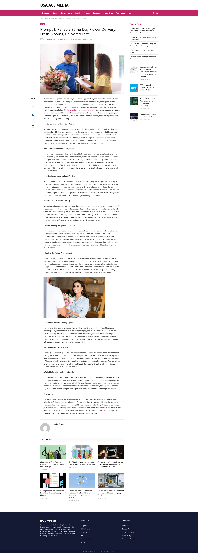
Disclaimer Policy (128, 532)
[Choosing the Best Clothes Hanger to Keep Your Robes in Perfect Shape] (53, 452)
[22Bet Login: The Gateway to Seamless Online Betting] (134, 88)
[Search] (153, 13)
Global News (108, 13)
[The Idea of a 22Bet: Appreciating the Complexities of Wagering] (134, 101)
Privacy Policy (126, 535)
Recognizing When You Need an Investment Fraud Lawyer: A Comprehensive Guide (110, 464)
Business (96, 13)
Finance (87, 13)
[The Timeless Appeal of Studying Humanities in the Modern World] (82, 452)
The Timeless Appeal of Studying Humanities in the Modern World (82, 463)
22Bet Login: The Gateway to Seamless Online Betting (148, 87)
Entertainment (66, 13)
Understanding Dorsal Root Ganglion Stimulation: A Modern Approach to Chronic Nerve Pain (143, 31)
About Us (125, 526)
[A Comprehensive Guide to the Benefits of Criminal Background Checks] (53, 480)
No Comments (77, 39)
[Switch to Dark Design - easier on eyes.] (157, 13)
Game (55, 13)
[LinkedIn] (33, 115)
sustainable (107, 410)
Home (42, 18)
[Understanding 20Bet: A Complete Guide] (134, 117)
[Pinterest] (33, 120)
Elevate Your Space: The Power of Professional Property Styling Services (111, 493)
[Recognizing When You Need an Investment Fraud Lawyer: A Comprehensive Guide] (111, 452)
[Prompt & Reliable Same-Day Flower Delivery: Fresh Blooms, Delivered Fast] (82, 69)
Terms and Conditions (129, 539)
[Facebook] (33, 104)
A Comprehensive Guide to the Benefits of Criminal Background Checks (53, 493)
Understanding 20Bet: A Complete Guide (148, 115)
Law (130, 13)
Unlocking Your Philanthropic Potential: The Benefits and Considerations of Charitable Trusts (80, 494)
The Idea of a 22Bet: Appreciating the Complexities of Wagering (147, 102)
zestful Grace (51, 39)
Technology (120, 13)
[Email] (33, 125)
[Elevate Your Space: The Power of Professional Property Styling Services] (111, 480)
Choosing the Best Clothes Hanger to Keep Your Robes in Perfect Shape (52, 464)
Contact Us (125, 529)
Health (77, 13)
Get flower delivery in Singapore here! (78, 110)
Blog (42, 24)
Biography (46, 13)
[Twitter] (33, 110)
